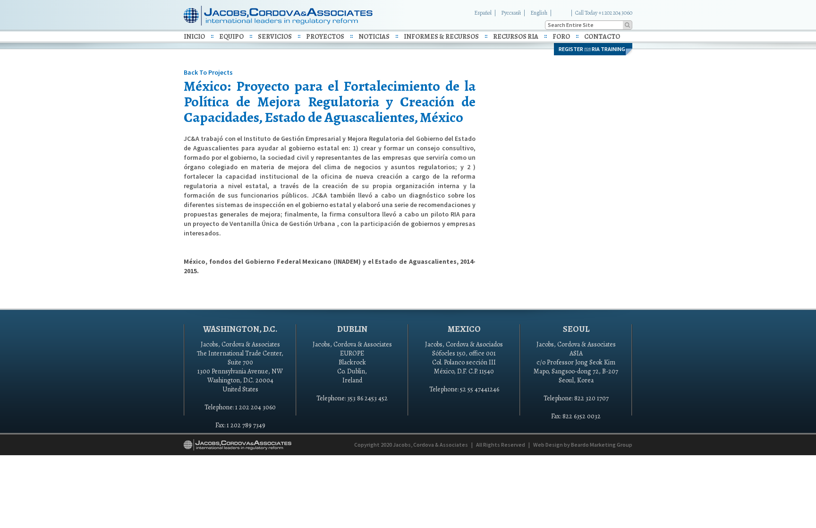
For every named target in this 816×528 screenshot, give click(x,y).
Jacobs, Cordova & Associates (430, 444)
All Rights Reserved (500, 444)
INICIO (194, 36)
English (538, 13)
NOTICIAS (374, 36)
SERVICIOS (275, 36)
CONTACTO (602, 36)
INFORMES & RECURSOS (441, 36)
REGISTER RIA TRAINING (592, 48)
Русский (511, 13)
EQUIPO (231, 36)
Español (483, 13)
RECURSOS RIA (515, 36)
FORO (561, 36)
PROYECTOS (325, 36)
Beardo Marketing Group (601, 444)
